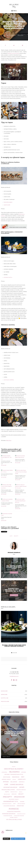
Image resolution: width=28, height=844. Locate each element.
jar (6, 784)
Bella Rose (8, 440)
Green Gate (22, 779)
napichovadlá (7, 204)
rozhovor (20, 797)
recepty (8, 797)
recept (21, 794)
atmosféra (4, 772)
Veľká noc (20, 805)
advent (13, 766)
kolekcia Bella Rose (8, 789)
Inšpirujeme (14, 18)
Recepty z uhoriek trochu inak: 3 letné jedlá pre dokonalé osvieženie (14, 645)
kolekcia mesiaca (21, 789)
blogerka (15, 772)
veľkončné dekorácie (9, 805)
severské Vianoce (14, 799)
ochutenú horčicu (8, 277)
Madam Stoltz (14, 791)
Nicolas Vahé (7, 794)
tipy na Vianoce (21, 803)
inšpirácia (21, 781)
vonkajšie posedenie (19, 815)
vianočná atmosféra (14, 811)
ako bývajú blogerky (14, 769)
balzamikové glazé (8, 202)
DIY (23, 777)
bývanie (24, 772)
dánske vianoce (6, 779)
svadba (22, 801)
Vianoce (14, 809)
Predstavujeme (5, 701)
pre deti (14, 794)
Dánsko (14, 779)
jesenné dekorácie (10, 787)
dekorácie (16, 777)
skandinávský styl (11, 801)
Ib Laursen (14, 781)
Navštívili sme (4, 698)
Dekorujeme (4, 691)
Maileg (21, 791)
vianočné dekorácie (9, 813)
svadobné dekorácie (7, 803)
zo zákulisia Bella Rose (14, 819)
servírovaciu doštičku (9, 379)
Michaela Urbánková (14, 552)
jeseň (22, 787)
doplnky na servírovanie (13, 53)
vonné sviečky (14, 817)
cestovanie (7, 777)
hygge (6, 781)
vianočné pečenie (8, 815)
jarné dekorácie (17, 784)
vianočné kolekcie (21, 813)
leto (7, 791)
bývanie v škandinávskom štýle (14, 774)
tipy (15, 803)
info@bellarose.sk (14, 676)
